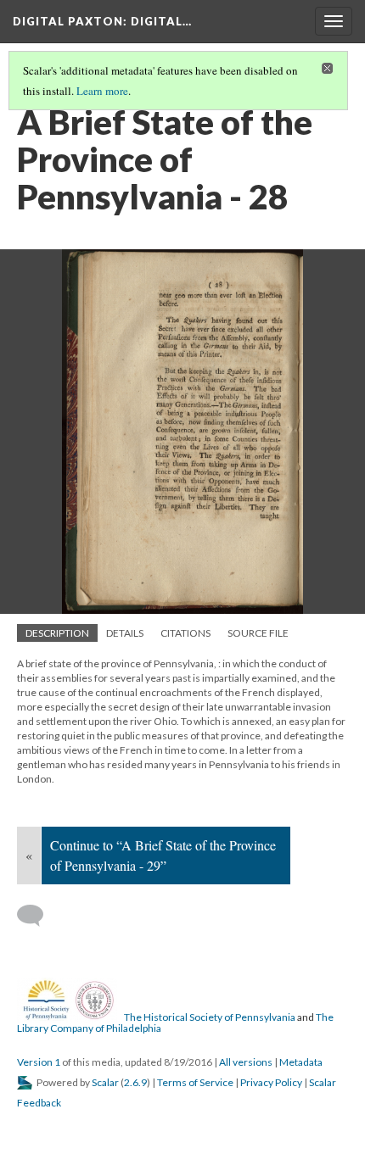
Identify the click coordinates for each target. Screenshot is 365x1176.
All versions (245, 1062)
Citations (185, 633)
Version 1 (38, 1062)
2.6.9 (135, 1082)
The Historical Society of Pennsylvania (209, 1017)
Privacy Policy (271, 1082)
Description (57, 633)
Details (124, 633)
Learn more (102, 90)
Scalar (105, 1082)
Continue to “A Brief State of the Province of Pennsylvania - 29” (163, 855)
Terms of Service (195, 1082)
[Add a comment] (38, 916)
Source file (258, 633)
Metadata (301, 1062)
